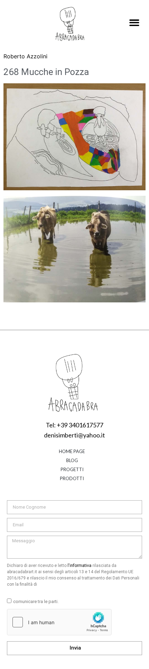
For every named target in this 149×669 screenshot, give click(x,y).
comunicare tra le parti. (36, 601)
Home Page (72, 451)
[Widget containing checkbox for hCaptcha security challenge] (59, 622)
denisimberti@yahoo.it (74, 435)
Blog (72, 460)
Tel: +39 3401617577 (74, 425)
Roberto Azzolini (25, 56)
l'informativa (79, 565)
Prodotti (72, 478)
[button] (134, 23)
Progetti (72, 469)
